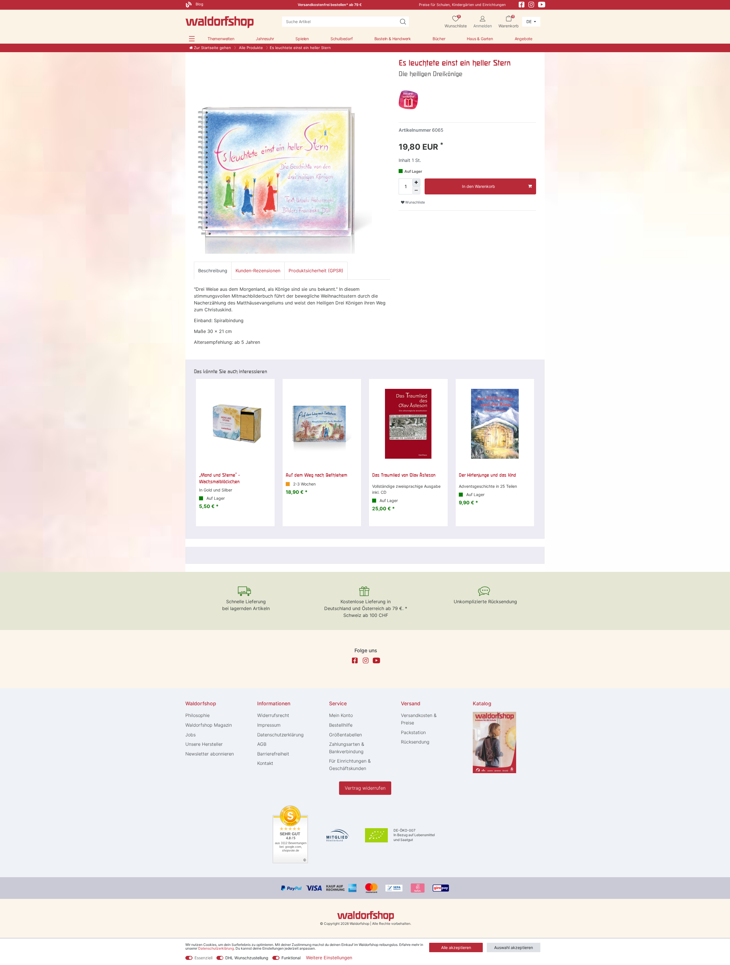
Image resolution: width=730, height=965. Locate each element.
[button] (192, 39)
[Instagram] (531, 4)
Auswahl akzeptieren (513, 947)
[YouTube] (542, 4)
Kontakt (265, 763)
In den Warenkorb (478, 186)
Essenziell (203, 957)
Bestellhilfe (340, 725)
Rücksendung (415, 742)
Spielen (302, 38)
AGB (261, 744)
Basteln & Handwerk (392, 38)
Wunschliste (414, 202)
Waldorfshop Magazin (208, 725)
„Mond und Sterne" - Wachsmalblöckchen (219, 478)
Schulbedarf (341, 38)
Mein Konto (341, 715)
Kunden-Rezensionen (258, 270)
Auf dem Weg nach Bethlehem (316, 475)
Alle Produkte (250, 47)
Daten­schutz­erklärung (280, 735)
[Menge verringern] (416, 190)
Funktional (291, 957)
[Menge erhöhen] (416, 182)
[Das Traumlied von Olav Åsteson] (408, 424)
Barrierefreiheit (273, 754)
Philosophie (197, 715)
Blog (198, 4)
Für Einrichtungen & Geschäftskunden (350, 764)
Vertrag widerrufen (365, 788)
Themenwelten (221, 38)
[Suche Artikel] (403, 22)
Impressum (269, 725)
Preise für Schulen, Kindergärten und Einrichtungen (462, 5)
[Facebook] (521, 4)
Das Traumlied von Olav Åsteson (403, 475)
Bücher (439, 38)
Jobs (190, 735)
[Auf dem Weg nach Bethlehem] (322, 424)
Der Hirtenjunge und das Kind (487, 475)
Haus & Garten (480, 38)
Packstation (413, 732)
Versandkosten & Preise (419, 719)
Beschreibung (212, 270)
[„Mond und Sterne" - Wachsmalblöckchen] (235, 424)
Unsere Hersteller (204, 744)
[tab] (213, 270)
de (529, 21)
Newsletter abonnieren (209, 754)
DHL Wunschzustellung (246, 957)
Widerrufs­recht (273, 715)
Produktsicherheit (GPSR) (316, 270)
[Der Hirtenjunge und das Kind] (495, 424)
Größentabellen (345, 735)
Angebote (523, 38)
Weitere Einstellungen (329, 957)
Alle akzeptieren (456, 947)
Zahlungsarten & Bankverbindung (346, 747)
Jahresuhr (265, 38)
